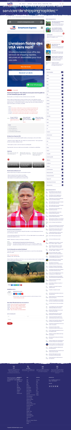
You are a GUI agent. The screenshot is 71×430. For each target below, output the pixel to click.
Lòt (55, 128)
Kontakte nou (29, 421)
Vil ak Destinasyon (30, 396)
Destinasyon (30, 3)
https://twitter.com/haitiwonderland (16, 308)
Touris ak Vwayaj (29, 397)
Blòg (10, 16)
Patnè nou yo (29, 417)
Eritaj (55, 75)
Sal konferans (29, 387)
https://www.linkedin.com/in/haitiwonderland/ (18, 309)
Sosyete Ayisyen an (30, 405)
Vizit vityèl (35, 3)
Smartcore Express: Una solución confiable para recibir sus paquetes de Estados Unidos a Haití (24, 109)
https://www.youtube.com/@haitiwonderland (18, 305)
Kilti (55, 81)
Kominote (55, 131)
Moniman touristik (19, 379)
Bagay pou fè (55, 178)
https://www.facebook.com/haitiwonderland (18, 304)
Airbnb (28, 382)
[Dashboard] (63, 4)
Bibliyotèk (18, 387)
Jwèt (55, 125)
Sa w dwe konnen (55, 169)
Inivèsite (18, 391)
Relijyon (55, 103)
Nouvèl (55, 150)
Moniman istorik (19, 393)
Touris (55, 112)
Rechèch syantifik (55, 156)
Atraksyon (18, 390)
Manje (28, 384)
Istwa (55, 87)
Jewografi (55, 153)
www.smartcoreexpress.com (14, 255)
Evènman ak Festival (55, 175)
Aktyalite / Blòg (45, 3)
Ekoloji (55, 109)
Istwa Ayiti (28, 393)
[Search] (60, 4)
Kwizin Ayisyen (29, 390)
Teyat (55, 122)
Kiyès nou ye (29, 412)
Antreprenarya (55, 134)
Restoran (28, 385)
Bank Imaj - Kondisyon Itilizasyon (32, 420)
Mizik (55, 84)
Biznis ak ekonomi (55, 172)
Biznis (55, 147)
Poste (10, 323)
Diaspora (55, 166)
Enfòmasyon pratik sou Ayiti (31, 403)
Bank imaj (39, 3)
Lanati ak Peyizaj (29, 402)
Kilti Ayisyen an (29, 391)
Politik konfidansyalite (30, 415)
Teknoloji (13, 16)
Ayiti (27, 418)
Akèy (20, 3)
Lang (55, 119)
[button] (8, 159)
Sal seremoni (29, 388)
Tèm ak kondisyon (29, 414)
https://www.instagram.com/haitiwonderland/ (18, 307)
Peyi (55, 141)
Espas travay (19, 388)
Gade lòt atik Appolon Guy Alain (19, 297)
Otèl (17, 382)
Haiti (15, 427)
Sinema (55, 106)
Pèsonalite (55, 116)
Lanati (55, 90)
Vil (55, 144)
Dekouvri (24, 3)
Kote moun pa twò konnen (55, 181)
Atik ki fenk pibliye (55, 72)
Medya (50, 3)
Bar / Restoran (19, 381)
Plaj (55, 94)
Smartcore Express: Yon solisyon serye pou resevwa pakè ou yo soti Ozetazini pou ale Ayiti (23, 110)
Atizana (55, 97)
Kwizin (55, 78)
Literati (55, 100)
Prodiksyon (55, 163)
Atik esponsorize (55, 185)
